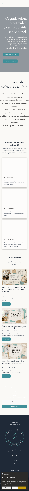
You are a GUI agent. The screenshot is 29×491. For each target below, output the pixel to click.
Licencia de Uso (14, 422)
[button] (11, 54)
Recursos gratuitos (15, 467)
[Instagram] (16, 455)
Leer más (6, 304)
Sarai (3, 294)
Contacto (14, 426)
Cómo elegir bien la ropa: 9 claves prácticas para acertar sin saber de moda (13, 363)
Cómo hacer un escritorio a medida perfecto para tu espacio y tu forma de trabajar (13, 289)
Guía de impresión (14, 420)
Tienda (15, 460)
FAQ (15, 419)
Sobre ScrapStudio (15, 470)
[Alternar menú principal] (26, 3)
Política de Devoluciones (14, 424)
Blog (15, 463)
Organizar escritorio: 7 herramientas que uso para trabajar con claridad (14, 327)
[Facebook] (12, 455)
